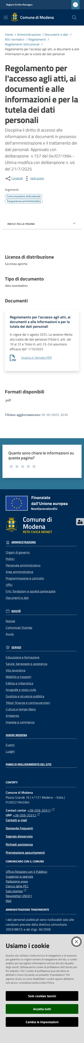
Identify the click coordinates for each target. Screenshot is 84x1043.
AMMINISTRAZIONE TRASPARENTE (27, 909)
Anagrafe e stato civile (21, 689)
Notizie (10, 621)
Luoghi (10, 751)
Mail (8, 900)
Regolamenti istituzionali (22, 44)
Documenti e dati (56, 34)
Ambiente (12, 715)
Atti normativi (14, 39)
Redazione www (17, 881)
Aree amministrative (19, 571)
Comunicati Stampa (19, 627)
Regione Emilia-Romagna (19, 4)
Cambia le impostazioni (42, 1021)
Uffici (9, 584)
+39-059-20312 (24, 815)
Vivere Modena (16, 735)
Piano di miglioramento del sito (28, 764)
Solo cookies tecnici (42, 996)
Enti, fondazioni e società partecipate (30, 591)
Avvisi (10, 634)
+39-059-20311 (39, 810)
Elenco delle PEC (17, 886)
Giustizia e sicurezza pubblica (25, 696)
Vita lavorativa (15, 670)
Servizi (16, 647)
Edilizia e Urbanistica (19, 683)
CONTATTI (12, 782)
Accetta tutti (42, 1009)
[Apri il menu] (5, 17)
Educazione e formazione (22, 657)
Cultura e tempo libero (21, 709)
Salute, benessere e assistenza (26, 663)
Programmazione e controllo (25, 578)
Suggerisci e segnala (19, 876)
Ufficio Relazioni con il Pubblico (26, 871)
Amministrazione (29, 34)
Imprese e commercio (20, 722)
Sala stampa (14, 891)
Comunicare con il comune (25, 861)
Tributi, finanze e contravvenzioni (28, 702)
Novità (16, 611)
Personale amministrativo (23, 565)
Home (9, 34)
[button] (74, 17)
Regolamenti (37, 39)
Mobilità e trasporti (18, 676)
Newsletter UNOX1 (19, 895)
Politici (10, 558)
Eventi (10, 744)
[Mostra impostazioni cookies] (80, 521)
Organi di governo (18, 552)
